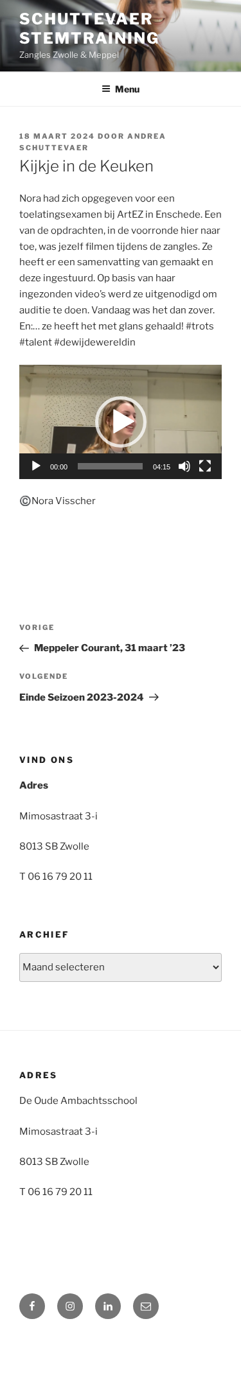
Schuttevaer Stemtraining (89, 29)
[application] (120, 421)
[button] (121, 422)
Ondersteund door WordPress (80, 1341)
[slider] (110, 466)
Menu (127, 88)
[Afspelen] (36, 466)
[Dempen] (184, 466)
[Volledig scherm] (205, 466)
